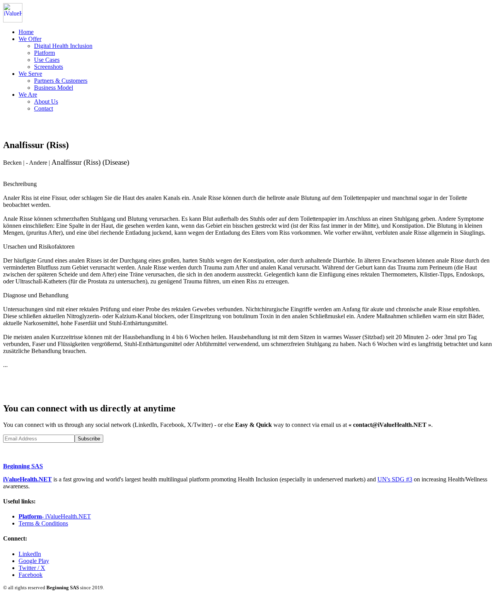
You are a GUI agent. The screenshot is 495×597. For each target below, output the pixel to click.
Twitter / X (32, 568)
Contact (43, 108)
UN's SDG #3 (394, 479)
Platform (44, 52)
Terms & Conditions (43, 523)
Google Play (34, 561)
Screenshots (48, 66)
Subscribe (89, 439)
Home (26, 32)
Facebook (31, 574)
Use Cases (47, 59)
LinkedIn (30, 554)
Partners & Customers (60, 80)
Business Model (53, 87)
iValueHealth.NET (27, 479)
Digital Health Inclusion (63, 46)
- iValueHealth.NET (55, 516)
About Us (46, 101)
